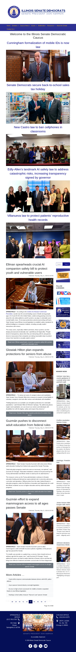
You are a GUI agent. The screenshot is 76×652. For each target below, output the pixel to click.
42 (27, 601)
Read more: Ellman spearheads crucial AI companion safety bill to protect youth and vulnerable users (30, 343)
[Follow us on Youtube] (46, 645)
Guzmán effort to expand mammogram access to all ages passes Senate (27, 503)
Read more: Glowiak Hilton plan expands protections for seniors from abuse (30, 414)
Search (67, 264)
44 (34, 601)
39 (16, 601)
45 (38, 601)
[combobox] (59, 264)
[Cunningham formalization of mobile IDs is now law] (38, 65)
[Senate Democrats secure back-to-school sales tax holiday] (38, 107)
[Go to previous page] (9, 601)
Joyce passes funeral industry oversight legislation (23, 585)
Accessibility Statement (38, 637)
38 (12, 601)
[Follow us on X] (41, 645)
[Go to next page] (48, 601)
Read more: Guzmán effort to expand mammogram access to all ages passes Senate (30, 565)
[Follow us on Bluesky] (65, 293)
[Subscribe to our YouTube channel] (69, 293)
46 (41, 601)
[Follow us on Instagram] (62, 293)
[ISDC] (37, 12)
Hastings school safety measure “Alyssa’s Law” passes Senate (27, 595)
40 (19, 601)
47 (45, 601)
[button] (15, 25)
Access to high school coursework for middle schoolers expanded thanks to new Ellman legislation (27, 590)
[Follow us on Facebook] (58, 293)
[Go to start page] (7, 601)
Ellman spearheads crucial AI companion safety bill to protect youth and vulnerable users (26, 268)
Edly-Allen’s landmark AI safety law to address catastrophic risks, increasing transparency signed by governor (38, 173)
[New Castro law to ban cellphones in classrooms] (38, 150)
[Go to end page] (50, 601)
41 (23, 601)
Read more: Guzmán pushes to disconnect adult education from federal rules (30, 492)
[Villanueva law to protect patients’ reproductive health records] (38, 240)
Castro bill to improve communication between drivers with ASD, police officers (29, 580)
